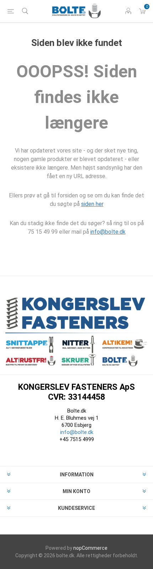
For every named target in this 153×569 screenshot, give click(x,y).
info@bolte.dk (108, 231)
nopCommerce (90, 548)
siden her (92, 204)
